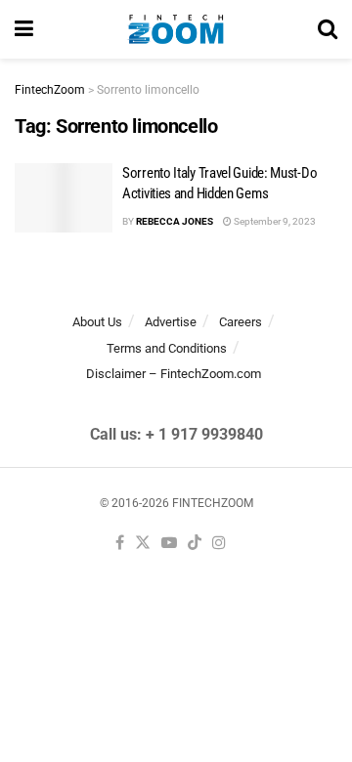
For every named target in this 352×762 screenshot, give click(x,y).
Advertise (171, 322)
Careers (240, 322)
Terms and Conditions (167, 348)
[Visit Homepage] (175, 29)
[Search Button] (327, 29)
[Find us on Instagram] (219, 543)
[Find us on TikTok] (194, 543)
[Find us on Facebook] (119, 543)
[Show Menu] (24, 29)
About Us (97, 322)
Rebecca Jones (174, 221)
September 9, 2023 (274, 221)
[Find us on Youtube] (169, 543)
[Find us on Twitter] (143, 543)
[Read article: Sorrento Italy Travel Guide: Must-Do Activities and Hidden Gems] (63, 198)
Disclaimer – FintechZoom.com (173, 373)
